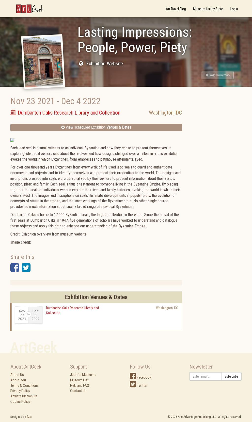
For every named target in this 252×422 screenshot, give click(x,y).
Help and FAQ (79, 385)
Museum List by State (208, 9)
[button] (218, 75)
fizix (29, 417)
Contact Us (78, 390)
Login (234, 9)
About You (18, 380)
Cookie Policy (20, 401)
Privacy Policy (20, 390)
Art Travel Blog (176, 9)
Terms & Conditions (24, 385)
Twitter (141, 385)
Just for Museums (83, 374)
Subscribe (231, 376)
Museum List (79, 380)
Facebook (143, 377)
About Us (17, 374)
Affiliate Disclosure (23, 396)
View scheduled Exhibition (98, 127)
